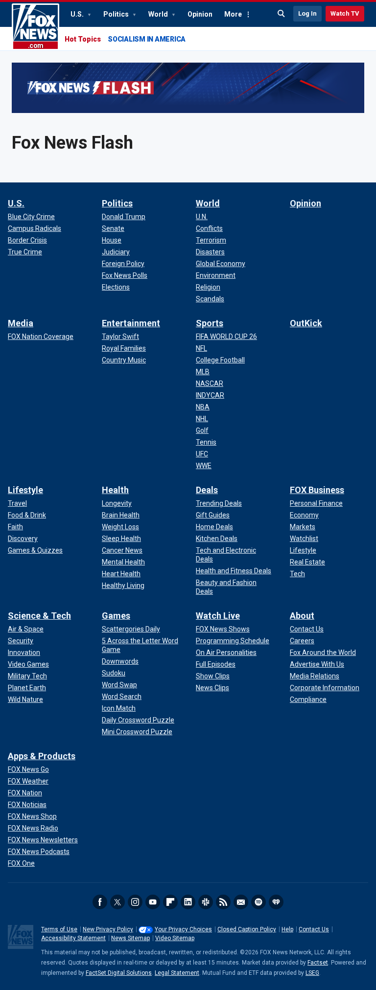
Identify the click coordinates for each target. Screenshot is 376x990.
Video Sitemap (174, 938)
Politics (116, 14)
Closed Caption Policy (246, 929)
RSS (223, 902)
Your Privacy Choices (183, 929)
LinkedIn (188, 902)
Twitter (117, 902)
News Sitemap (130, 938)
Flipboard (170, 902)
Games (116, 615)
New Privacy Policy (108, 929)
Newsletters (241, 902)
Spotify (258, 902)
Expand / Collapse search (281, 14)
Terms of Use (59, 929)
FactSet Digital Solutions (119, 972)
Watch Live (218, 615)
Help (287, 929)
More (233, 14)
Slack (205, 902)
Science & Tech (39, 615)
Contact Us (314, 929)
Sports (209, 323)
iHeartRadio (276, 902)
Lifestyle (25, 490)
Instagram (135, 902)
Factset (317, 962)
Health (115, 490)
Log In (307, 13)
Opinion (200, 14)
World (158, 14)
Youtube (152, 902)
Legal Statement (177, 972)
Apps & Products (41, 756)
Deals (207, 490)
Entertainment (131, 323)
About (302, 615)
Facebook (100, 902)
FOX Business (317, 490)
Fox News (35, 26)
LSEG (312, 972)
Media (20, 323)
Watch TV (344, 13)
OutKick (306, 323)
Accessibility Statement (73, 938)
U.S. (77, 14)
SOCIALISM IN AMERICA (147, 39)
